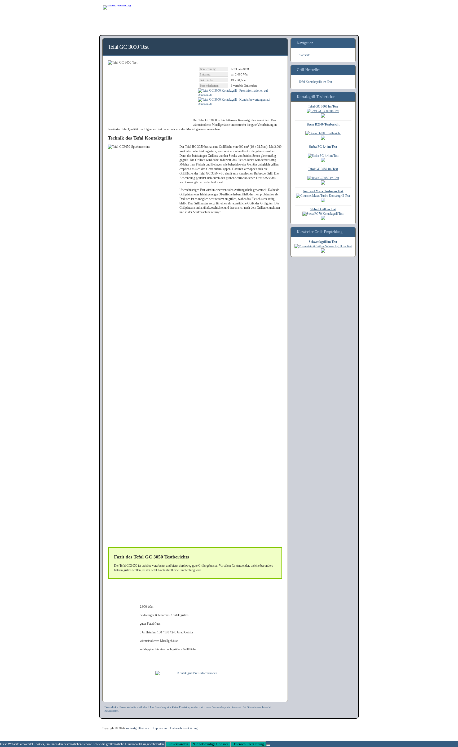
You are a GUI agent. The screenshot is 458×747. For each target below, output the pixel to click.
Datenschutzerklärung (183, 728)
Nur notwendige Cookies (210, 744)
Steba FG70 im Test (323, 209)
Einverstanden (178, 744)
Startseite (304, 55)
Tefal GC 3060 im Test (323, 106)
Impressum (160, 728)
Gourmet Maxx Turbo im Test (323, 191)
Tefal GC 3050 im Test (323, 169)
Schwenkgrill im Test (323, 242)
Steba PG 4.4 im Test (323, 147)
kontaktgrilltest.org (138, 728)
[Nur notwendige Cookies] (268, 745)
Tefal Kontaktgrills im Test (315, 82)
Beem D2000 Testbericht (323, 124)
